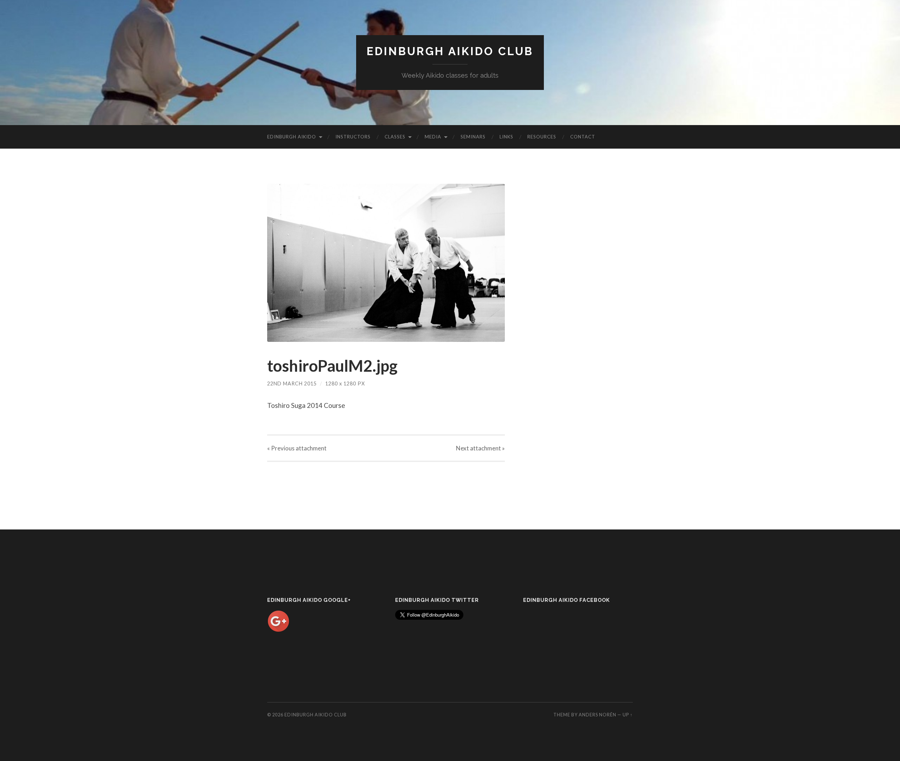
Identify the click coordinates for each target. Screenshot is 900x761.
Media (433, 136)
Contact (582, 136)
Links (506, 136)
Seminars (473, 136)
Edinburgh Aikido (291, 136)
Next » (480, 448)
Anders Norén (597, 714)
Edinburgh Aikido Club (450, 51)
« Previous (297, 448)
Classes (395, 136)
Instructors (353, 136)
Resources (541, 136)
